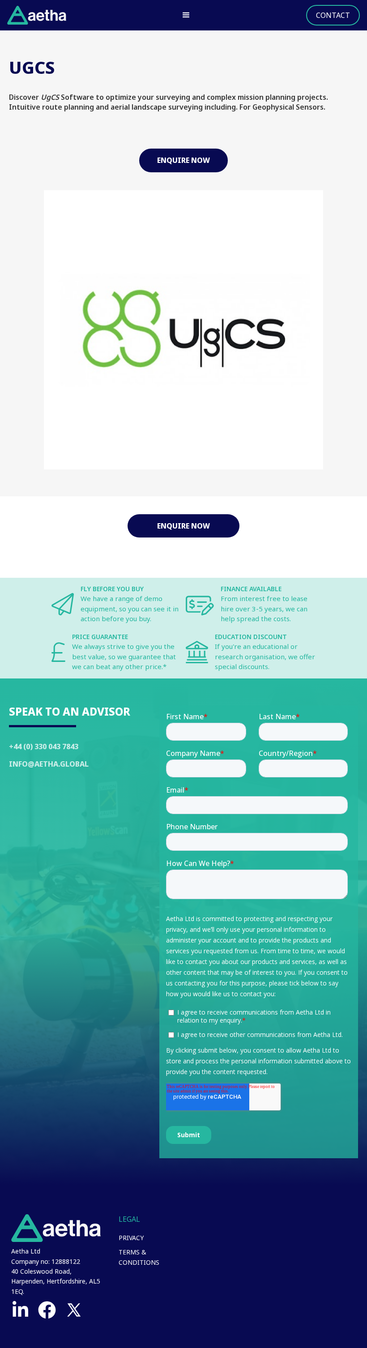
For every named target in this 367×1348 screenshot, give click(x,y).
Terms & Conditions (139, 1257)
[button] (186, 15)
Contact (333, 15)
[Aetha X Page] (74, 1310)
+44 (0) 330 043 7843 (43, 746)
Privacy (131, 1237)
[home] (36, 15)
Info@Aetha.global (49, 764)
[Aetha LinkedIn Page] (20, 1310)
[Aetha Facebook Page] (47, 1310)
